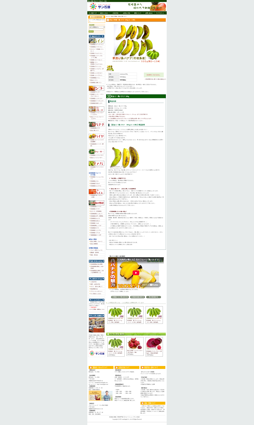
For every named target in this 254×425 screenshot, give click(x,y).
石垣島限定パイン (95, 77)
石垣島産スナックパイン (97, 44)
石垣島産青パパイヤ (95, 206)
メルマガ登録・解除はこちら (96, 309)
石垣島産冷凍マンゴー (96, 103)
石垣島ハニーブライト (96, 75)
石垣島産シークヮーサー (97, 155)
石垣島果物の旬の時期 (96, 264)
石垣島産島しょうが (95, 225)
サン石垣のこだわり (95, 293)
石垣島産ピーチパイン (96, 47)
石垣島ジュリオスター (96, 73)
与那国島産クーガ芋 (95, 235)
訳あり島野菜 (94, 243)
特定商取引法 (94, 289)
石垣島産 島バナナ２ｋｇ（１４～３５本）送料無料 (134, 321)
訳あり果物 (114, 16)
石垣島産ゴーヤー (95, 209)
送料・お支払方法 (95, 284)
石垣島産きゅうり (95, 218)
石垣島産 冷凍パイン (96, 82)
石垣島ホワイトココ (95, 66)
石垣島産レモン (94, 181)
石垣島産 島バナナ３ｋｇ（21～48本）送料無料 (153, 321)
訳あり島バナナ (94, 130)
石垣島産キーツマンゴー (97, 101)
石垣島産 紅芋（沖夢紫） (97, 216)
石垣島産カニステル (95, 186)
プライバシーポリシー (96, 291)
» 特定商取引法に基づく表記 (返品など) (155, 79)
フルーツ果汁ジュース (96, 250)
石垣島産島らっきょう (96, 213)
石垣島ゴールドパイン (96, 53)
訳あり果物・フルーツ (96, 241)
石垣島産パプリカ (95, 232)
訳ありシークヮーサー (96, 157)
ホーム (108, 16)
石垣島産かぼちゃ (95, 220)
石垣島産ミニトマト (95, 230)
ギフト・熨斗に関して (96, 286)
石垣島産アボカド (95, 183)
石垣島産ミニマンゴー (96, 98)
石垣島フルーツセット (96, 60)
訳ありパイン (94, 80)
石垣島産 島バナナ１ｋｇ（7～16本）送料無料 (115, 321)
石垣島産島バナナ (95, 128)
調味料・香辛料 (94, 252)
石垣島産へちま (94, 223)
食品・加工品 (94, 255)
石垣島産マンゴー (95, 92)
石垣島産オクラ (94, 228)
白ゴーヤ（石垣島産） (96, 211)
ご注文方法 (93, 281)
